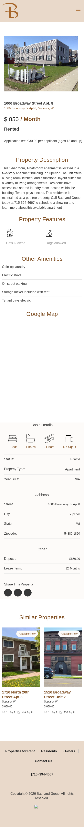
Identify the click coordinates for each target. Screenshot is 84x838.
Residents (49, 751)
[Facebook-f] (39, 820)
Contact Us (43, 761)
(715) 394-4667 (42, 774)
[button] (78, 11)
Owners (69, 751)
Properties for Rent (20, 751)
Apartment (72, 469)
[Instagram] (45, 820)
